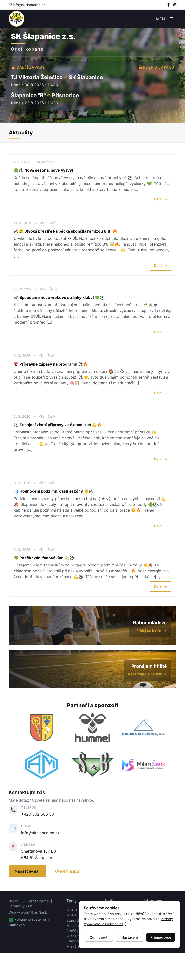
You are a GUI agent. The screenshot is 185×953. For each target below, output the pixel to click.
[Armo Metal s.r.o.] (41, 764)
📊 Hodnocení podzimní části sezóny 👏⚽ (53, 491)
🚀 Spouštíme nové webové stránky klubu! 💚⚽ (59, 297)
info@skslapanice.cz (29, 5)
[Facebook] (168, 4)
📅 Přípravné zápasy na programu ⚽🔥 (51, 364)
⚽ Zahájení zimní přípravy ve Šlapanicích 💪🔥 (58, 424)
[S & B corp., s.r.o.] (92, 764)
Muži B (71, 915)
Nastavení (129, 937)
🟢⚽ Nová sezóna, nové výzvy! (43, 170)
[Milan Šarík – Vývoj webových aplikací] (143, 764)
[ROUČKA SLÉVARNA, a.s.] (143, 727)
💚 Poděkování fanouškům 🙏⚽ (44, 557)
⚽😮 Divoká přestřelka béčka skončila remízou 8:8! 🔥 (65, 231)
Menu (162, 18)
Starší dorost (76, 920)
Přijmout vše (160, 937)
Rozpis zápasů (158, 67)
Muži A (72, 910)
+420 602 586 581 (38, 814)
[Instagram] (174, 4)
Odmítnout (98, 937)
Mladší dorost (77, 926)
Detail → (160, 199)
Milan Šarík (38, 912)
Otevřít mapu (67, 871)
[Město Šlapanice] (41, 727)
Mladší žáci (75, 936)
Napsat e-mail (27, 871)
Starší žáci (74, 931)
